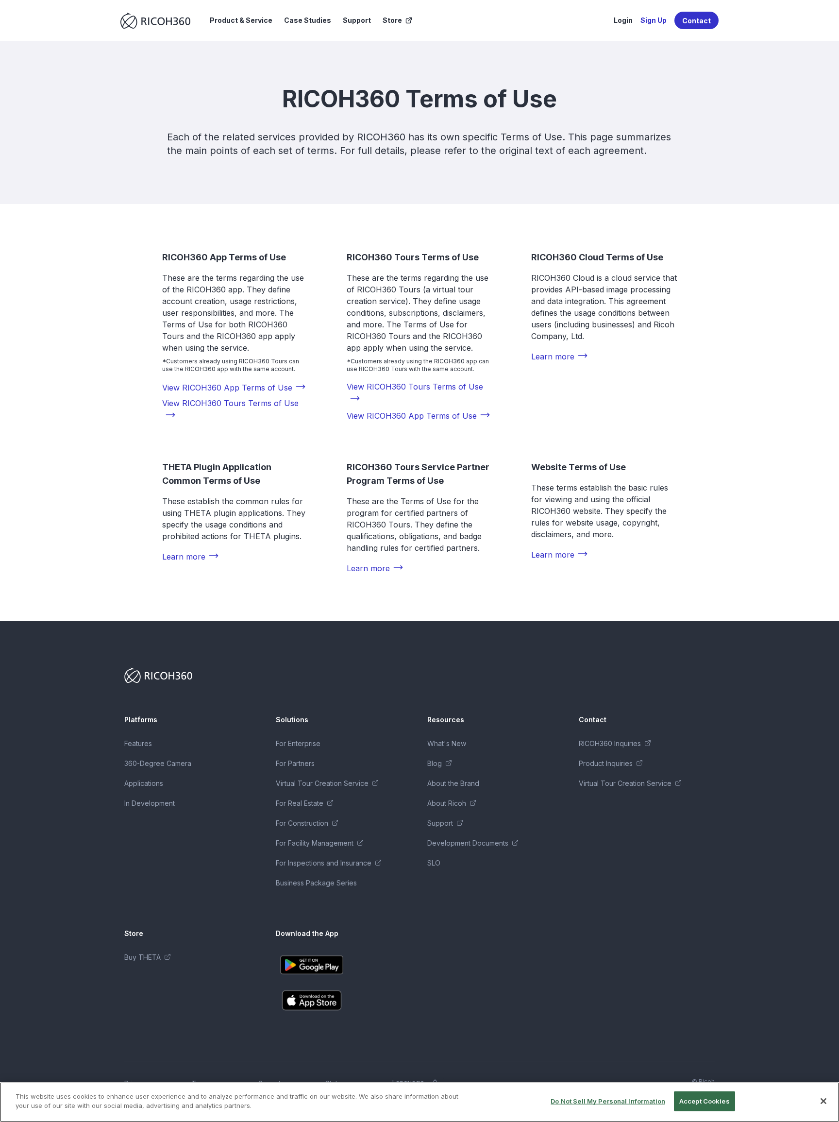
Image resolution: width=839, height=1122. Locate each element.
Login (623, 20)
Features (138, 743)
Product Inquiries (606, 763)
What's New (446, 743)
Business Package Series (316, 883)
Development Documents (467, 843)
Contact (696, 21)
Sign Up (653, 20)
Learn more (552, 356)
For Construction (302, 823)
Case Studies (307, 20)
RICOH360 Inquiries (610, 743)
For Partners (295, 763)
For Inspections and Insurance (323, 863)
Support (357, 20)
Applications (143, 783)
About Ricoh (446, 803)
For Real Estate (299, 803)
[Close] (823, 1101)
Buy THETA (142, 957)
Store (392, 20)
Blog (434, 763)
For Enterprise (298, 743)
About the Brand (453, 783)
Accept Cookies (704, 1101)
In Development (149, 803)
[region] (419, 1102)
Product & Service (241, 20)
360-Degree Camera (157, 763)
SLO (433, 863)
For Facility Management (314, 843)
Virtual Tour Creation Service (322, 783)
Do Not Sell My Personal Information (608, 1101)
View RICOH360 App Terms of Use (227, 387)
